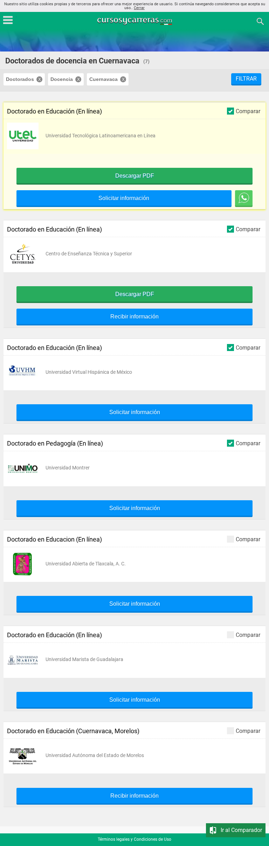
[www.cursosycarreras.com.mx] (135, 21)
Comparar (248, 111)
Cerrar (139, 8)
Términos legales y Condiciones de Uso (134, 839)
